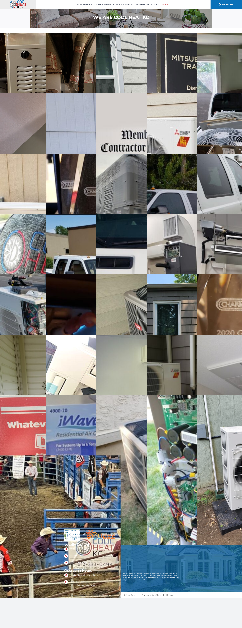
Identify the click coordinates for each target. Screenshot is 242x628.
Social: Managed (107, 595)
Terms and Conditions (151, 595)
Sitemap (170, 595)
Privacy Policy (130, 595)
